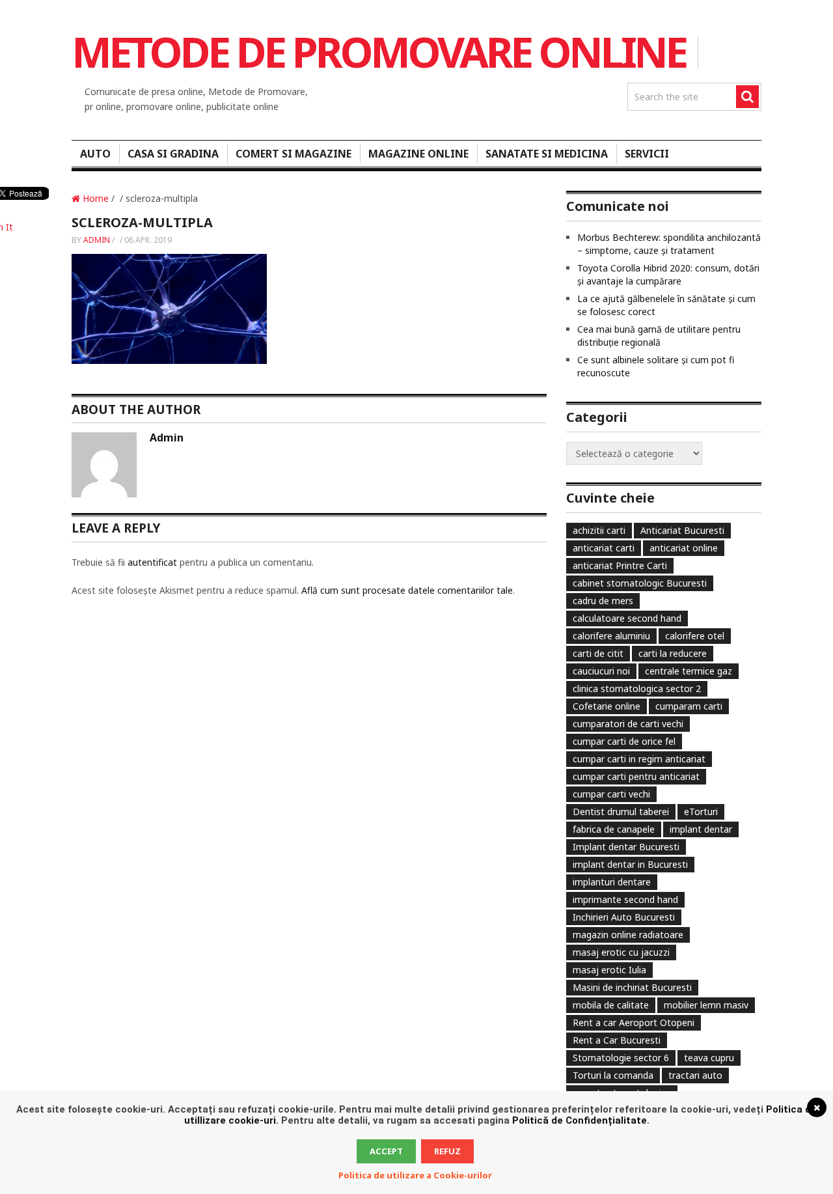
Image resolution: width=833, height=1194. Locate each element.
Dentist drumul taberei (621, 811)
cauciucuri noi (601, 671)
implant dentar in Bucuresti (630, 864)
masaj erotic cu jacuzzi (621, 952)
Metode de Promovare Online (378, 52)
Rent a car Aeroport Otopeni (633, 1022)
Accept (386, 1151)
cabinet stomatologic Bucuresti (640, 583)
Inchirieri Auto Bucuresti (624, 917)
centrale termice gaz (688, 671)
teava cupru (709, 1057)
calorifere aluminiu (611, 636)
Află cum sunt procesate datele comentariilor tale (407, 590)
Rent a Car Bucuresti (617, 1040)
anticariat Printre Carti (620, 565)
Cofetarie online (606, 706)
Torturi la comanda (613, 1075)
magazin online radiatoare (628, 934)
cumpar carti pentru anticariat (636, 776)
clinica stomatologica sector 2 (637, 688)
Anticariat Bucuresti (682, 530)
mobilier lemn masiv (706, 1005)
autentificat (152, 562)
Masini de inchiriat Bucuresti (632, 987)
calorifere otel (694, 636)
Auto (95, 153)
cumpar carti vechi (611, 794)
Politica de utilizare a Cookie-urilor (415, 1175)
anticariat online (683, 548)
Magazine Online (418, 153)
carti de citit (598, 653)
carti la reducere (672, 653)
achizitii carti (599, 530)
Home (94, 198)
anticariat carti (604, 548)
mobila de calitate (611, 1005)
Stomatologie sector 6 (621, 1057)
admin (96, 239)
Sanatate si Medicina (546, 153)
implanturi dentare (612, 882)
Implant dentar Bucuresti (626, 846)
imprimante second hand (625, 899)
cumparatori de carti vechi (628, 723)
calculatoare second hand (627, 618)
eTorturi (701, 811)
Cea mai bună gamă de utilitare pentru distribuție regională (659, 335)
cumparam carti (688, 706)
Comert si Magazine (293, 153)
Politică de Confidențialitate (579, 1120)
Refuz (447, 1151)
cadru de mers (603, 600)
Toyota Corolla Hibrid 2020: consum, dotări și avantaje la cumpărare (668, 274)
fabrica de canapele (614, 829)
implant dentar (701, 829)
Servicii (647, 153)
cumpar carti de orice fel (624, 741)
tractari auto (695, 1075)
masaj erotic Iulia (609, 970)
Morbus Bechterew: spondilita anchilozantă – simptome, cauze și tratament (669, 244)
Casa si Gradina (173, 153)
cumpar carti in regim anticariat (639, 759)
